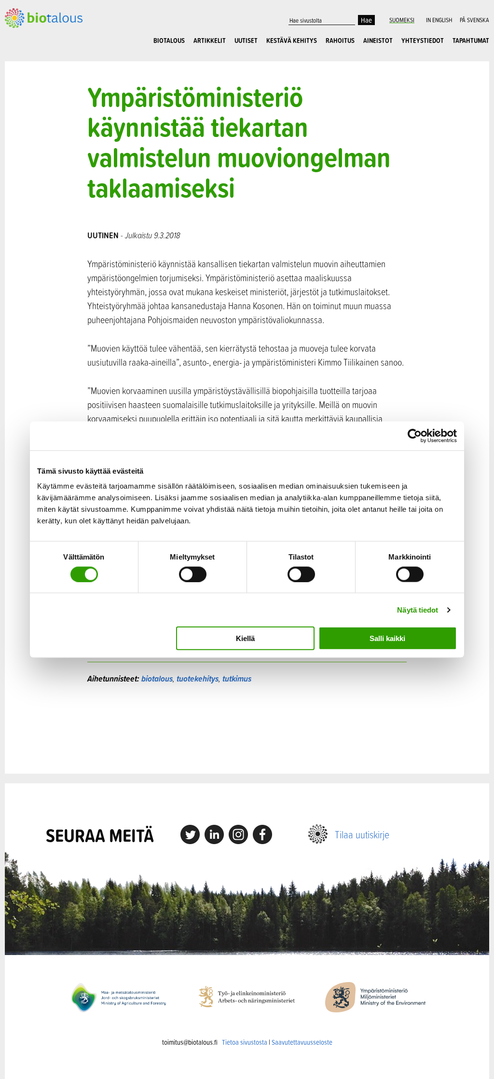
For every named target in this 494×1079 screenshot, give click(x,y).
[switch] (192, 574)
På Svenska (474, 19)
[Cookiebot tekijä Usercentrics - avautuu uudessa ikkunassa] (414, 435)
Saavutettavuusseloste (302, 1042)
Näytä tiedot (417, 609)
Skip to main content (38, 22)
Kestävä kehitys (291, 40)
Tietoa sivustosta (244, 1042)
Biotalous (169, 40)
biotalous (157, 678)
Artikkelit (209, 40)
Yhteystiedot (422, 40)
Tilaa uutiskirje (362, 834)
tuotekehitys (198, 678)
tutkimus (236, 678)
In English (439, 19)
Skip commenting (247, 729)
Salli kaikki (387, 638)
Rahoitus (340, 40)
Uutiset (246, 40)
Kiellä (245, 638)
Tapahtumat (471, 40)
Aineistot (378, 40)
